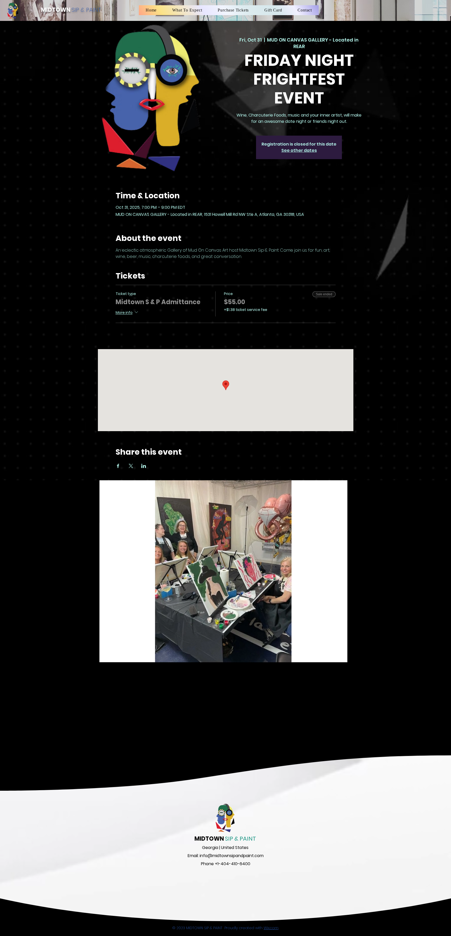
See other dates (299, 150)
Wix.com (271, 928)
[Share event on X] (130, 466)
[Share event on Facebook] (118, 466)
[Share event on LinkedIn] (143, 466)
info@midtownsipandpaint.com (232, 856)
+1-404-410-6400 (232, 864)
